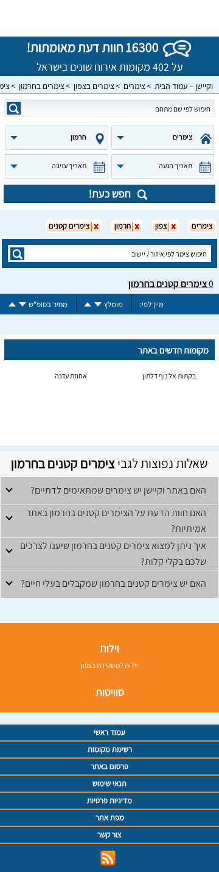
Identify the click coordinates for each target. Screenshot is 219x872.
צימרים (134, 85)
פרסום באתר (109, 766)
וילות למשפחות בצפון (109, 665)
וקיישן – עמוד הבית (184, 85)
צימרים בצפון (94, 85)
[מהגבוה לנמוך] (98, 304)
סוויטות (110, 692)
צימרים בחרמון (41, 85)
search (14, 108)
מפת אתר (110, 817)
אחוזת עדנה (71, 375)
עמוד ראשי (109, 732)
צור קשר (109, 834)
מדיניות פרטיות (109, 800)
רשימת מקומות (110, 749)
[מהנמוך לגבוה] (87, 304)
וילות (109, 648)
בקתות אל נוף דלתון (169, 375)
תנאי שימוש (109, 783)
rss (108, 858)
